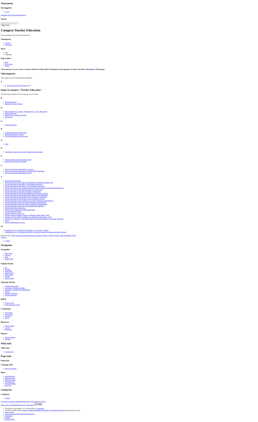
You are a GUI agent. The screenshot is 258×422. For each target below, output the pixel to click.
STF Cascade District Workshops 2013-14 (18, 173)
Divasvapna (8, 117)
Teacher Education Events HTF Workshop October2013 (23, 192)
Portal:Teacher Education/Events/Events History (20, 210)
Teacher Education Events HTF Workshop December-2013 (24, 190)
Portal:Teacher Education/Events (15, 208)
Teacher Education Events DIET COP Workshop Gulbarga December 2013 (29, 182)
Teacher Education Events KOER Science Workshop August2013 (26, 197)
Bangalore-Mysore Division (14, 104)
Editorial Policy (10, 419)
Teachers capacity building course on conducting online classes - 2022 (27, 215)
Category (4, 237)
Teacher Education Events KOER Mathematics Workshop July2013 (26, 193)
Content (7, 241)
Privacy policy (9, 412)
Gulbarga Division (11, 125)
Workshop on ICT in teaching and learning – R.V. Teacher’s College (26, 230)
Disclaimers (8, 416)
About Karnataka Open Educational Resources (20, 414)
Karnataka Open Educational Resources (13, 15)
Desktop (7, 417)
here (91, 69)
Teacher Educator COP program (17, 85)
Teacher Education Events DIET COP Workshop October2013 (25, 186)
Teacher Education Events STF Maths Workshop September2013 (25, 202)
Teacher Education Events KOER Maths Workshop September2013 (26, 195)
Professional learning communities (16, 161)
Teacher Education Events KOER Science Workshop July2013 (25, 199)
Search (3, 19)
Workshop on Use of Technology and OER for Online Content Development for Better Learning (35, 232)
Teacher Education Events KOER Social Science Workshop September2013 (29, 201)
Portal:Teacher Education (13, 181)
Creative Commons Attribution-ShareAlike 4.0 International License (43, 410)
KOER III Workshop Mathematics (16, 133)
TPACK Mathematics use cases (15, 222)
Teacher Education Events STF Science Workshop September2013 (26, 204)
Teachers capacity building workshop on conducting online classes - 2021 (28, 217)
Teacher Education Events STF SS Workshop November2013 (24, 206)
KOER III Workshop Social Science (16, 136)
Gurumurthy (40, 408)
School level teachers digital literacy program (19, 169)
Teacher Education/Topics (13, 211)
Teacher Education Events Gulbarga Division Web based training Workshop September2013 (34, 188)
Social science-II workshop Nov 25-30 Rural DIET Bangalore (24, 171)
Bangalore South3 (10, 102)
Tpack (7, 221)
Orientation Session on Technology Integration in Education (24, 152)
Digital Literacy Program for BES (15, 115)
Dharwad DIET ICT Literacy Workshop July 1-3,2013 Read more (26, 111)
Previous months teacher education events (18, 160)
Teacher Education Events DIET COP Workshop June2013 (24, 184)
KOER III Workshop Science (14, 134)
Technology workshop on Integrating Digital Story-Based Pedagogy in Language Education (34, 219)
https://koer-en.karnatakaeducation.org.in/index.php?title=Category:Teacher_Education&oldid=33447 (43, 235)
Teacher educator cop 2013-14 (14, 213)
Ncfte (6, 144)
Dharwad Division (11, 113)
